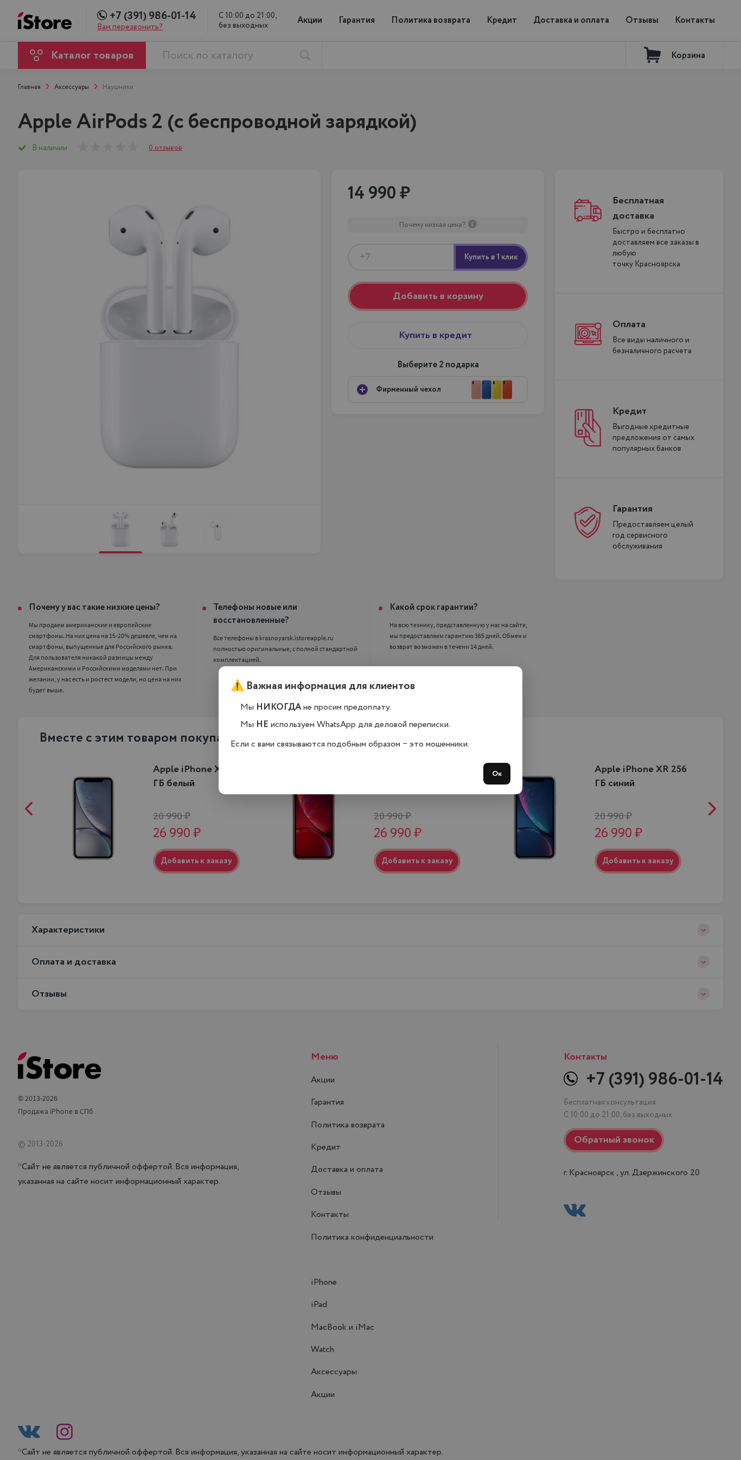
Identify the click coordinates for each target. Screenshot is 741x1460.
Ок (497, 773)
